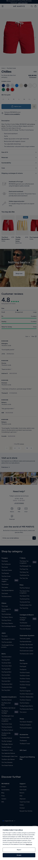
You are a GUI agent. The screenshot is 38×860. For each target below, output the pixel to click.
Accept (19, 855)
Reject (19, 850)
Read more (29, 844)
